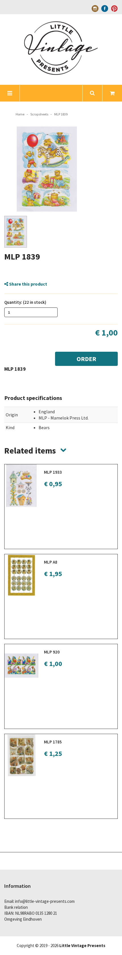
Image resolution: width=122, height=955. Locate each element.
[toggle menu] (10, 93)
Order (86, 359)
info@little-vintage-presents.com (45, 901)
